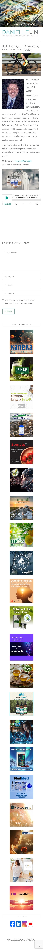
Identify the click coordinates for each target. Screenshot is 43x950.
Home (9, 939)
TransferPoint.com (23, 161)
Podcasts (30, 939)
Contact (32, 941)
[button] (39, 41)
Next (38, 14)
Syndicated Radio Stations (17, 941)
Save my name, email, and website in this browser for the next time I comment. (20, 301)
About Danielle (19, 939)
